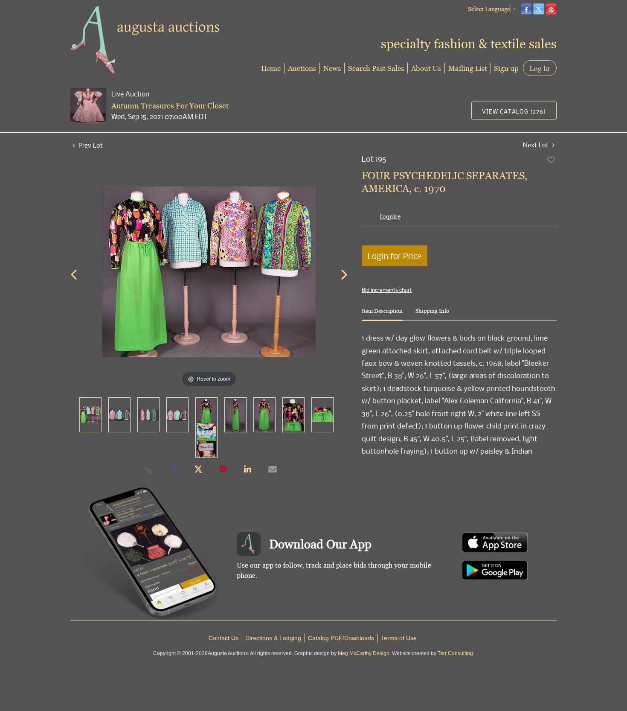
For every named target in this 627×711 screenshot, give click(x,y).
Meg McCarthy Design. (364, 653)
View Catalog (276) (514, 111)
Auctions (302, 68)
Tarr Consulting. (456, 653)
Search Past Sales (376, 68)
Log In (540, 68)
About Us (426, 68)
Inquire (390, 216)
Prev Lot (90, 145)
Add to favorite (551, 159)
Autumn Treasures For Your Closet (170, 105)
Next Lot (536, 145)
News (332, 68)
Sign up (506, 68)
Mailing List (467, 68)
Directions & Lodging (273, 638)
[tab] (382, 314)
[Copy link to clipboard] (149, 470)
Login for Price (394, 256)
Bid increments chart (387, 290)
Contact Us (223, 638)
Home (271, 68)
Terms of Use (399, 638)
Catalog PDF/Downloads (341, 638)
